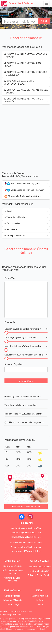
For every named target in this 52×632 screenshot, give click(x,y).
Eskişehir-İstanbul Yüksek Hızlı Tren (26, 542)
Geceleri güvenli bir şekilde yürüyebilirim (26, 328)
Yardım (39, 604)
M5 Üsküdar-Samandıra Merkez (12, 572)
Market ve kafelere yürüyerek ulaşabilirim (26, 346)
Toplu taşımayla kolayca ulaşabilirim (26, 337)
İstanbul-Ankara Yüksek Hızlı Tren (26, 528)
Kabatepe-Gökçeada (12, 600)
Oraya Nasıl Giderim (21, 3)
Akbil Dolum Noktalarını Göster (26, 506)
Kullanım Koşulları (39, 595)
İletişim (39, 600)
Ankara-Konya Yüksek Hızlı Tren (26, 532)
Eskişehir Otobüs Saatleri (39, 575)
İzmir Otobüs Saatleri (39, 570)
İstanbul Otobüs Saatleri (40, 566)
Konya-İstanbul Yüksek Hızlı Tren (26, 551)
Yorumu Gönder (26, 380)
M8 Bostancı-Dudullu (12, 566)
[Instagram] (30, 517)
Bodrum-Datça (12, 604)
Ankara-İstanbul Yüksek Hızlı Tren (26, 546)
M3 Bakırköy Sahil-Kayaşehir (12, 579)
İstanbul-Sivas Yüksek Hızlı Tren (26, 536)
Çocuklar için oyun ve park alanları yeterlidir (26, 354)
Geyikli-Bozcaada (12, 595)
